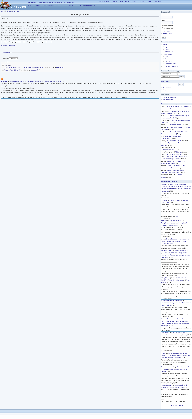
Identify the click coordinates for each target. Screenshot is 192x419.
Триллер (163, 282)
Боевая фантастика (184, 186)
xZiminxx (164, 184)
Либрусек (19, 6)
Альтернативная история (170, 186)
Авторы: (30, 5)
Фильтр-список (167, 87)
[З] (47, 5)
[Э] (85, 5)
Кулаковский (34, 70)
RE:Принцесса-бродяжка (175, 154)
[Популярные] (60, 2)
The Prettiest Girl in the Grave (174, 280)
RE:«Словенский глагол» (174, 125)
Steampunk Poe (185, 367)
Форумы (127, 1)
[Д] (41, 5)
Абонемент (157, 1)
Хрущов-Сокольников (176, 221)
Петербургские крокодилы (169, 223)
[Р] (65, 5)
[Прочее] (93, 5)
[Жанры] (39, 2)
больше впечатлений (176, 406)
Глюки (150, 1)
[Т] (69, 5)
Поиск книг (165, 81)
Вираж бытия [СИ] (185, 250)
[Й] (51, 5)
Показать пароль (168, 25)
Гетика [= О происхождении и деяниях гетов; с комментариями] (24, 67)
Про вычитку (168, 61)
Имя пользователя (166, 14)
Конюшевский (178, 385)
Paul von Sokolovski (167, 319)
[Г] (39, 5)
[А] (34, 5)
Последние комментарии (170, 104)
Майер (172, 200)
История (58, 81)
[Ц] (76, 5)
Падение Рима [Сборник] (12, 70)
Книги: (30, 2)
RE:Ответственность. (168, 150)
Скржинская (60, 67)
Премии (167, 49)
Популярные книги (168, 90)
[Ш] (80, 5)
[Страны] (68, 2)
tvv (162, 239)
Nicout (163, 353)
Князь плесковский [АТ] (182, 184)
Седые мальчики (176, 303)
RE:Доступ (178, 152)
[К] (53, 5)
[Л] (55, 5)
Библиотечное (167, 54)
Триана (174, 278)
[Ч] (78, 5)
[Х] (74, 5)
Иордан (12, 81)
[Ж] (45, 5)
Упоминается (7, 52)
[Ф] (72, 5)
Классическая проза (175, 369)
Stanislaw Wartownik (167, 367)
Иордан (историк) (17, 11)
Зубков (168, 239)
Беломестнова (165, 303)
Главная (3, 11)
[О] (61, 5)
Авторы (8, 11)
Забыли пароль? (167, 33)
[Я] (89, 5)
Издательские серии (171, 47)
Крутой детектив (172, 225)
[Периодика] (52, 2)
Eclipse (177, 200)
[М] (57, 5)
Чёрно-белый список (169, 97)
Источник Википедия (8, 45)
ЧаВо (166, 56)
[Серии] (45, 2)
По (178, 367)
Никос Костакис (166, 250)
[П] (63, 5)
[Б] (36, 5)
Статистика (142, 1)
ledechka (4, 81)
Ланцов (176, 250)
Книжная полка (104, 1)
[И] (49, 5)
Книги (165, 44)
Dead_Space (165, 278)
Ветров (179, 319)
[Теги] (72, 2)
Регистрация (166, 31)
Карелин (171, 353)
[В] (38, 5)
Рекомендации (169, 51)
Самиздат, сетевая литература (171, 357)
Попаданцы (174, 255)
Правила (114, 1)
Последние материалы (170, 66)
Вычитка (167, 59)
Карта (134, 1)
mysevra (164, 200)
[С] (67, 5)
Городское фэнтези (176, 355)
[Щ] (83, 5)
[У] (70, 5)
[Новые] (34, 2)
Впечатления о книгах (169, 181)
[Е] (43, 5)
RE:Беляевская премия (174, 140)
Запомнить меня (168, 28)
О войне (168, 305)
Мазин (172, 184)
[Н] (59, 5)
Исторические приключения (170, 189)
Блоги (121, 1)
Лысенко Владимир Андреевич (171, 300)
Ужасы (188, 280)
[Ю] (87, 5)
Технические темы (170, 63)
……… (177, 216)
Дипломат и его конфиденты (180, 239)
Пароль (163, 20)
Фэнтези (177, 241)
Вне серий (7, 62)
